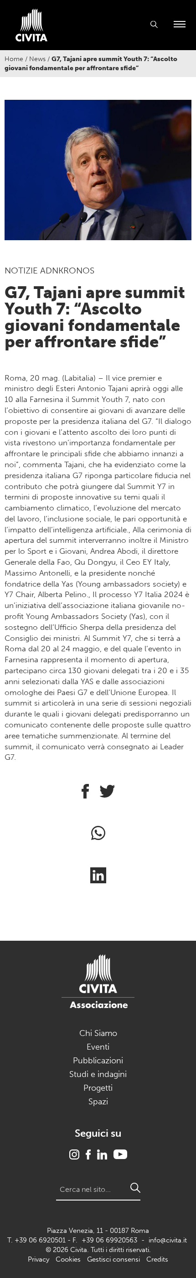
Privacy (38, 1259)
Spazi (98, 1102)
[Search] (135, 1188)
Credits (157, 1259)
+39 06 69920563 (109, 1240)
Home (14, 59)
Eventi (98, 1047)
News (37, 59)
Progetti (98, 1088)
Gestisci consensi (113, 1259)
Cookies (68, 1259)
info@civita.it (168, 1240)
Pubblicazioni (98, 1061)
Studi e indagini (98, 1074)
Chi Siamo (98, 1033)
